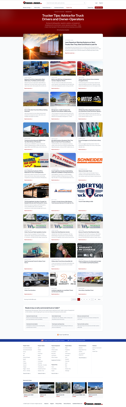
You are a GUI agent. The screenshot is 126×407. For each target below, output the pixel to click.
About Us (46, 403)
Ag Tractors (54, 355)
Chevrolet (67, 361)
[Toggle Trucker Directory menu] (51, 7)
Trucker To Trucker (59, 11)
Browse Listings (26, 7)
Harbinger (67, 370)
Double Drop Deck (42, 368)
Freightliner (67, 349)
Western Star (68, 368)
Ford (66, 357)
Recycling (53, 353)
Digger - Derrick (26, 368)
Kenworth (67, 355)
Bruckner (81, 347)
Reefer (39, 355)
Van (38, 347)
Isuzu (66, 363)
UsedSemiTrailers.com (77, 403)
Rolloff (24, 359)
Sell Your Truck (98, 7)
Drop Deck (40, 353)
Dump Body (54, 368)
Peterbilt (67, 359)
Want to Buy (37, 7)
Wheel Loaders (55, 349)
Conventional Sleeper (27, 347)
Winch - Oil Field (26, 370)
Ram (66, 365)
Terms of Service (67, 403)
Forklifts (53, 347)
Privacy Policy (59, 403)
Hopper (39, 359)
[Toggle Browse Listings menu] (31, 7)
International (67, 353)
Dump (24, 351)
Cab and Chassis (26, 357)
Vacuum (25, 365)
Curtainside (40, 361)
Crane (24, 361)
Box (24, 355)
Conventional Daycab (27, 349)
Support (52, 403)
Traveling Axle (41, 366)
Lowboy (39, 357)
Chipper (24, 366)
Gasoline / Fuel (41, 370)
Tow (24, 353)
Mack (66, 347)
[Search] (84, 3)
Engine (53, 370)
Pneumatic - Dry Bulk (42, 365)
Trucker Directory (46, 7)
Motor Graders (55, 357)
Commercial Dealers (59, 7)
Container (40, 363)
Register (101, 3)
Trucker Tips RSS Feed (64, 334)
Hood (53, 366)
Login (96, 3)
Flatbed (39, 349)
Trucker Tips (69, 7)
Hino (66, 366)
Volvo (66, 351)
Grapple (24, 363)
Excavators (54, 351)
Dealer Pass (90, 7)
